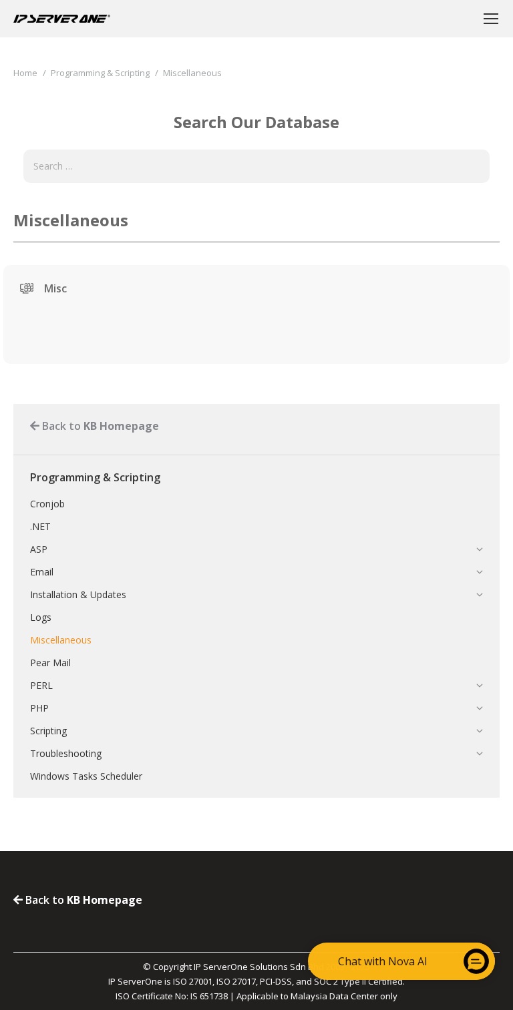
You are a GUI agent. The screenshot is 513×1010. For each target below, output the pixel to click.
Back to (99, 426)
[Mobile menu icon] (491, 18)
